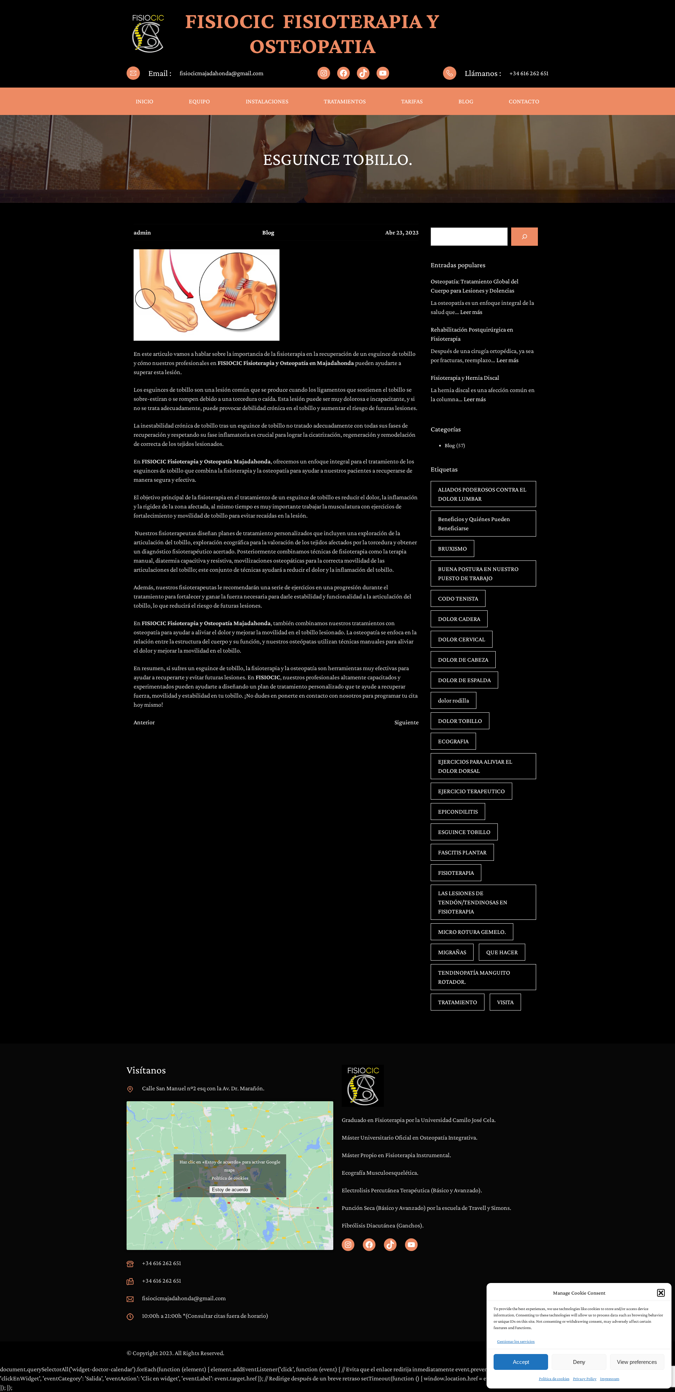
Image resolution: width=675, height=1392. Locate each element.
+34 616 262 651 (528, 73)
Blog (268, 232)
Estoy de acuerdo (230, 1189)
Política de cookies (554, 1378)
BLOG (465, 101)
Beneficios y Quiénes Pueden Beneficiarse (474, 523)
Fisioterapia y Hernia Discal (465, 377)
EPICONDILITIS (458, 811)
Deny (579, 1362)
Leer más (471, 311)
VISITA (505, 1002)
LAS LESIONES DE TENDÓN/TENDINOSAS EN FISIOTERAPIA (472, 902)
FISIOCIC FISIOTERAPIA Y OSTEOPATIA (312, 33)
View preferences (637, 1362)
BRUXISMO (452, 548)
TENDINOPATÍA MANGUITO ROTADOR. (474, 977)
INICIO (144, 101)
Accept (521, 1362)
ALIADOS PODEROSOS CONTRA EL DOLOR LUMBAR (482, 494)
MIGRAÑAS (452, 952)
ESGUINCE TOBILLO (464, 831)
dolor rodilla (453, 700)
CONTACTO (524, 101)
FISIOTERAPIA (456, 872)
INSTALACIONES (267, 101)
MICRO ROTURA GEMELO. (472, 931)
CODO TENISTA (458, 598)
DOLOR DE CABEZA (463, 659)
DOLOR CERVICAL (461, 639)
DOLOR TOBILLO (460, 720)
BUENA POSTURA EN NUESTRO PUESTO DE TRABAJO (478, 573)
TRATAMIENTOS (345, 101)
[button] (660, 1292)
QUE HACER (502, 952)
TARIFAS (412, 101)
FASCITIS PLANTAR (462, 852)
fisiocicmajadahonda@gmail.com (221, 73)
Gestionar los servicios (516, 1341)
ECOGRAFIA (453, 741)
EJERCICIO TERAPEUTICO (471, 791)
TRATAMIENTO (457, 1002)
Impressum (609, 1378)
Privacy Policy (585, 1378)
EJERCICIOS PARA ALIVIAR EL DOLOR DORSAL (475, 766)
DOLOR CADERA (459, 618)
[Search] (524, 236)
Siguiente (406, 722)
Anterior (144, 722)
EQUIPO (199, 101)
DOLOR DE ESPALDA (464, 680)
